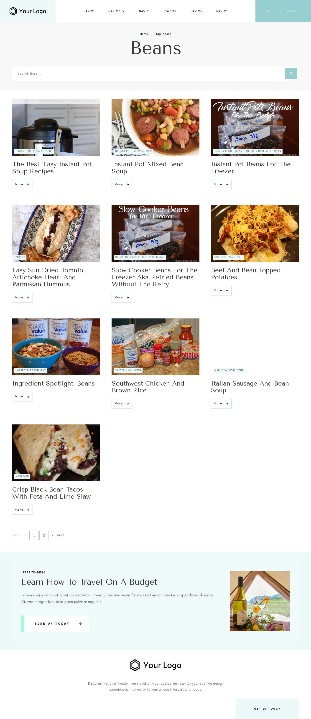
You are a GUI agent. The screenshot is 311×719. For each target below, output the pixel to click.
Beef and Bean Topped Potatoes (246, 273)
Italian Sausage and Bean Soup (250, 387)
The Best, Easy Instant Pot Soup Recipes (52, 167)
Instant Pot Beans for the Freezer (251, 167)
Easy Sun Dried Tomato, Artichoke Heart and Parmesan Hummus (48, 277)
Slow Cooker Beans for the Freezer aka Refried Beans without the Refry (154, 277)
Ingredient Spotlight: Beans (53, 383)
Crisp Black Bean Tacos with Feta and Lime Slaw (51, 493)
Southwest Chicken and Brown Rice (148, 387)
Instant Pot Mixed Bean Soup (148, 167)
